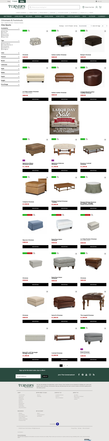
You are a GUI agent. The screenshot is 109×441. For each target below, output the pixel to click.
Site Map (79, 428)
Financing (52, 12)
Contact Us (83, 12)
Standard (5, 47)
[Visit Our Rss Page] (94, 374)
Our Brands (20, 432)
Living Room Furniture (8, 22)
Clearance (101, 16)
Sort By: (75, 25)
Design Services (44, 12)
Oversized (5, 46)
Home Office (60, 16)
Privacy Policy (74, 428)
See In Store (5, 34)
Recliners (29, 16)
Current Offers (33, 12)
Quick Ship (5, 31)
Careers (91, 12)
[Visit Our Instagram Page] (90, 374)
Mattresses (8, 16)
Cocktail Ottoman (7, 45)
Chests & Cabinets (73, 16)
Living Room (19, 16)
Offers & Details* (86, 428)
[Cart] (100, 7)
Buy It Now (5, 37)
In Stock (4, 32)
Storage (5, 49)
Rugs (84, 16)
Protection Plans (22, 420)
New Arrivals (5, 35)
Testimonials (74, 12)
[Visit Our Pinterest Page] (82, 374)
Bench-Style (6, 43)
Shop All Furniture (22, 407)
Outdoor (92, 16)
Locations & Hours (63, 12)
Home (2, 22)
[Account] (96, 7)
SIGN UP (45, 376)
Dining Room (48, 16)
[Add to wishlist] (47, 31)
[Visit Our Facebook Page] (79, 374)
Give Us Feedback (59, 397)
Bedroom (38, 16)
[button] (88, 7)
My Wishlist (39, 416)
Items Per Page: (96, 25)
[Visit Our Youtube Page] (86, 374)
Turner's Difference (21, 12)
